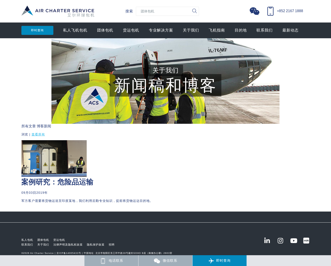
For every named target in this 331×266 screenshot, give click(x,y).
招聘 (112, 244)
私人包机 (27, 239)
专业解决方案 (161, 30)
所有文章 (28, 126)
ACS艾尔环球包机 (57, 13)
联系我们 (264, 30)
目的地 (241, 30)
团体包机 (105, 30)
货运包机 (131, 30)
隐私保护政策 (95, 244)
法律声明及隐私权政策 (68, 244)
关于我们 (191, 30)
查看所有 (38, 134)
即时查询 (37, 30)
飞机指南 (217, 30)
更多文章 (28, 209)
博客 (40, 126)
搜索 (129, 11)
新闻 (47, 126)
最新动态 (290, 30)
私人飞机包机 (75, 30)
